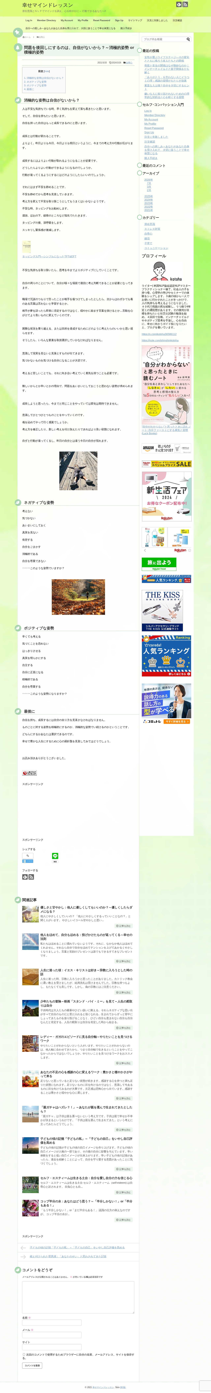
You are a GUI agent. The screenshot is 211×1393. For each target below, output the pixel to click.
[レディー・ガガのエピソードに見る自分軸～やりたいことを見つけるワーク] (30, 1043)
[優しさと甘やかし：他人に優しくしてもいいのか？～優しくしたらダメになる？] (30, 914)
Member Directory (46, 20)
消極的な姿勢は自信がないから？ (44, 77)
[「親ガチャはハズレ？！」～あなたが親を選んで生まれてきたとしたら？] (30, 1114)
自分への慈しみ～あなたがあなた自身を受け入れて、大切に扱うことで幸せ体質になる (71, 28)
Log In (29, 20)
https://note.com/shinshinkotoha (160, 340)
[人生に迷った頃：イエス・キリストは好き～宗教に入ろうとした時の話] (30, 977)
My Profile (83, 20)
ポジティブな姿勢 (35, 85)
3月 (149, 186)
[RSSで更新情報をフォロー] (185, 4)
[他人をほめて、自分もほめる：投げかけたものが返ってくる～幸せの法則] (30, 941)
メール (27, 1330)
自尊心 (129, 62)
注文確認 (177, 20)
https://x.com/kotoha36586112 (159, 334)
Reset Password (101, 20)
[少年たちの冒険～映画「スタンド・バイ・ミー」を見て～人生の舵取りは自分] (30, 1008)
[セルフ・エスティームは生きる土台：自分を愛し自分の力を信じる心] (30, 1185)
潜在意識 (149, 224)
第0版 (123, 1387)
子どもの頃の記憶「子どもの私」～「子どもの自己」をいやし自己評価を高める (77, 1247)
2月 (149, 190)
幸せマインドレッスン (47, 5)
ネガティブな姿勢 (35, 81)
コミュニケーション (156, 248)
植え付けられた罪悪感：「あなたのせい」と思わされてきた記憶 (68, 1256)
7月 (149, 183)
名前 (26, 1317)
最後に (29, 89)
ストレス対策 (152, 229)
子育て (148, 243)
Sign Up (119, 20)
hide (47, 71)
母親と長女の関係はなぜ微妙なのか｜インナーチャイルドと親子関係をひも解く (166, 69)
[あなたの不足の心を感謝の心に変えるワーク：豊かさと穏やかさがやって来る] (30, 1079)
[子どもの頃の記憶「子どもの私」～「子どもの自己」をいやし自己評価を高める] (30, 1145)
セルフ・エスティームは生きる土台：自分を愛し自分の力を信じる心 (86, 1178)
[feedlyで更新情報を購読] (179, 4)
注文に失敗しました (157, 20)
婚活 (147, 238)
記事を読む (125, 926)
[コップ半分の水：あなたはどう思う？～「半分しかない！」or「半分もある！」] (30, 1208)
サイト (26, 1342)
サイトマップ (135, 20)
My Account (67, 20)
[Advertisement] (78, 809)
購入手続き (126, 28)
